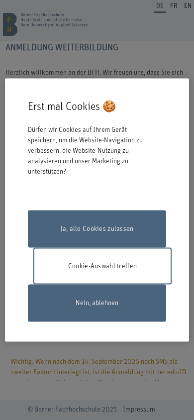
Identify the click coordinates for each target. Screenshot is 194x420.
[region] (97, 210)
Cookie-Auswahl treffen (102, 265)
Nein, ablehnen (97, 303)
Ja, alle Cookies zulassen (97, 228)
